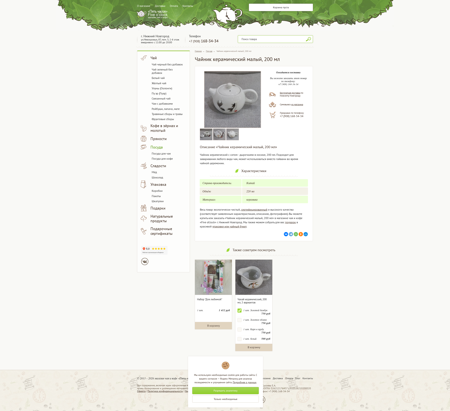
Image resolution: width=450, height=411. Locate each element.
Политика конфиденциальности (165, 391)
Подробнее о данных (244, 382)
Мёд (154, 172)
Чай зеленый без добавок (162, 71)
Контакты (187, 6)
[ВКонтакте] (286, 234)
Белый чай (158, 78)
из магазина (297, 104)
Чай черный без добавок (167, 64)
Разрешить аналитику (225, 390)
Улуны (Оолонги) (162, 88)
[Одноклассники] (301, 234)
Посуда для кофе (162, 158)
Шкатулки (158, 201)
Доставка (160, 6)
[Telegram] (291, 234)
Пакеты (156, 196)
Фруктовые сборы (163, 119)
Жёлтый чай (159, 83)
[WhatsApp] (296, 234)
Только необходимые (225, 399)
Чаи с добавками (162, 103)
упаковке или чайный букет (229, 226)
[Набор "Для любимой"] (213, 277)
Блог (297, 378)
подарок (290, 222)
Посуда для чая (161, 153)
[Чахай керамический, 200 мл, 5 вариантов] (253, 277)
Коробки (157, 190)
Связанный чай (161, 98)
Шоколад (157, 177)
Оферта (141, 391)
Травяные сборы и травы (167, 114)
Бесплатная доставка (290, 92)
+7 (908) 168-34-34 (291, 116)
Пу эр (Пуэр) (159, 93)
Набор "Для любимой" (209, 299)
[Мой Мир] (306, 234)
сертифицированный (254, 209)
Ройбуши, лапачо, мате (166, 109)
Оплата (174, 6)
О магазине (143, 6)
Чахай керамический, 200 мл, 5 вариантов (252, 301)
